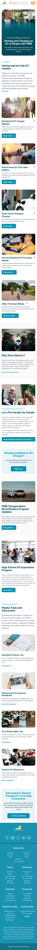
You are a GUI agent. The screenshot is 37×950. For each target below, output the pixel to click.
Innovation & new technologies (27, 911)
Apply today (7, 136)
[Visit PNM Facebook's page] (7, 837)
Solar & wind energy (10, 878)
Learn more (7, 590)
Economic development (10, 900)
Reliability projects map (10, 911)
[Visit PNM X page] (18, 837)
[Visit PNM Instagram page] (13, 837)
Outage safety (9, 913)
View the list (6, 666)
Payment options (10, 872)
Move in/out (10, 880)
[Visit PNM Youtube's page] (24, 837)
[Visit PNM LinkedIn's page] (29, 837)
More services (10, 883)
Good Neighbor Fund (10, 896)
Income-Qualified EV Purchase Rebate (17, 259)
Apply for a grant (10, 898)
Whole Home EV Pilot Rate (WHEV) (15, 168)
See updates (7, 527)
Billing (9, 874)
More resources (7, 780)
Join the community (18, 816)
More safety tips (10, 920)
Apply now (18, 469)
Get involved (27, 896)
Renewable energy (27, 900)
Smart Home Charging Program (12, 215)
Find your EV (8, 272)
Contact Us (10, 852)
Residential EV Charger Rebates (13, 122)
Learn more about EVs (10, 372)
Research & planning (27, 913)
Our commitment (27, 893)
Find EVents (6, 742)
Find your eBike (9, 316)
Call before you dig (10, 917)
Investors (26, 854)
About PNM (26, 852)
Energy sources (27, 898)
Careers (10, 857)
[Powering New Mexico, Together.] (4, 3)
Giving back (10, 893)
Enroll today (7, 226)
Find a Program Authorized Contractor (17, 439)
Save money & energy (9, 876)
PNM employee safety (9, 915)
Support (26, 857)
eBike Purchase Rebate (13, 303)
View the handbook (9, 704)
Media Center (10, 854)
